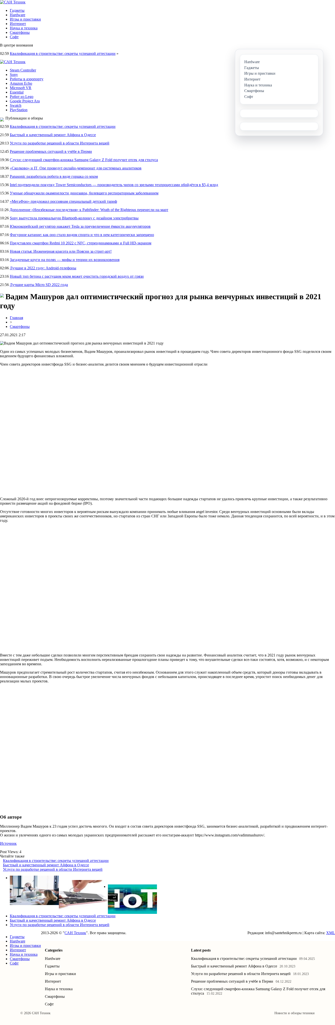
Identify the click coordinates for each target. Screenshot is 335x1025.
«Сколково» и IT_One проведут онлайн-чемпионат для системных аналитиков (76, 168)
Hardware (17, 15)
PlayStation (18, 110)
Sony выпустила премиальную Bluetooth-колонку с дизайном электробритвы (74, 218)
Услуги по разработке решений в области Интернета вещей (59, 143)
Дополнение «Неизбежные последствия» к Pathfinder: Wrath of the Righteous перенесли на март (89, 210)
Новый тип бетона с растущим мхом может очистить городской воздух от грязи (77, 276)
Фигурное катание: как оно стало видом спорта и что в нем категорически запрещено (82, 235)
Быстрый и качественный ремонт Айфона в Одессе (53, 135)
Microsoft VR (20, 88)
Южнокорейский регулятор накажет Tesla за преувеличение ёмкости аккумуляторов (80, 226)
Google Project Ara (25, 101)
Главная (16, 318)
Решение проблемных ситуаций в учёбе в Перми (51, 151)
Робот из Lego (21, 97)
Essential (17, 92)
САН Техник (75, 933)
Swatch (15, 105)
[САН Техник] (13, 2)
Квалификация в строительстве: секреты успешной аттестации (63, 53)
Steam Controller (23, 70)
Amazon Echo (21, 83)
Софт (14, 37)
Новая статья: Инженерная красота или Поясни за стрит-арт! (61, 251)
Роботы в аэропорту (26, 79)
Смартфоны (20, 32)
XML (330, 933)
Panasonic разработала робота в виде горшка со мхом (54, 176)
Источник (8, 843)
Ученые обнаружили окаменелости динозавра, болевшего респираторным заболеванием (84, 193)
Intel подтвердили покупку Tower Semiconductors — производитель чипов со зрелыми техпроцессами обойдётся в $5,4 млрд (114, 185)
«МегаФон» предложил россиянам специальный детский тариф (63, 201)
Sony (14, 74)
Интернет (18, 24)
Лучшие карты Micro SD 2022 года (39, 285)
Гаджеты (17, 10)
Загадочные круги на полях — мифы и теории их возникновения (64, 260)
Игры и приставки (25, 19)
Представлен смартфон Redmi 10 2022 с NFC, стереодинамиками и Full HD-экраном (80, 243)
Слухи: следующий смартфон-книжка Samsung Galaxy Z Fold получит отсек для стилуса (84, 160)
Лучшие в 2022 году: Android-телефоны (43, 268)
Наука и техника (24, 28)
